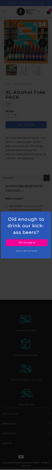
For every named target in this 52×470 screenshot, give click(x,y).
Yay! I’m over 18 (26, 242)
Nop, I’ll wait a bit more (26, 251)
